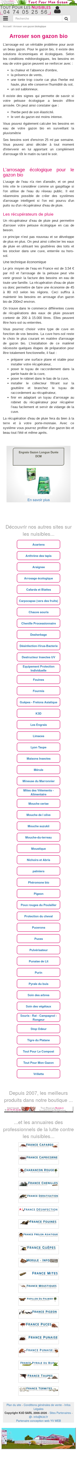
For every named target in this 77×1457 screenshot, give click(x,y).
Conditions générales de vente (43, 1405)
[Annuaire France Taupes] (38, 1378)
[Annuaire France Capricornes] (38, 1159)
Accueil (7, 26)
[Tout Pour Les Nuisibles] (38, 1109)
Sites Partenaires (60, 1413)
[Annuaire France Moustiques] (38, 1288)
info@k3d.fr (41, 1417)
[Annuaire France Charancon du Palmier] (38, 1172)
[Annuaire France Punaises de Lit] (38, 1339)
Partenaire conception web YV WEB (38, 1421)
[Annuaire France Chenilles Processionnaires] (38, 1185)
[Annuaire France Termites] (38, 1391)
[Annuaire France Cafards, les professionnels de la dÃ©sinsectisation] (38, 1146)
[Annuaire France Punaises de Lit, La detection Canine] (38, 1352)
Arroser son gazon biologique (29, 26)
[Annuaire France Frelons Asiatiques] (38, 1236)
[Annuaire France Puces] (38, 1326)
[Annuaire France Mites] (38, 1275)
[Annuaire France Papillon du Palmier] (38, 1301)
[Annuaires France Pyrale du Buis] (38, 1365)
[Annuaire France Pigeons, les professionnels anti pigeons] (38, 1313)
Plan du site (14, 1405)
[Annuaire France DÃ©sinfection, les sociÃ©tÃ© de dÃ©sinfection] (38, 1211)
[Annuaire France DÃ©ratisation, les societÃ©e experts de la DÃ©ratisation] (38, 1198)
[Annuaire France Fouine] (38, 1224)
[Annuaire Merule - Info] (38, 1262)
